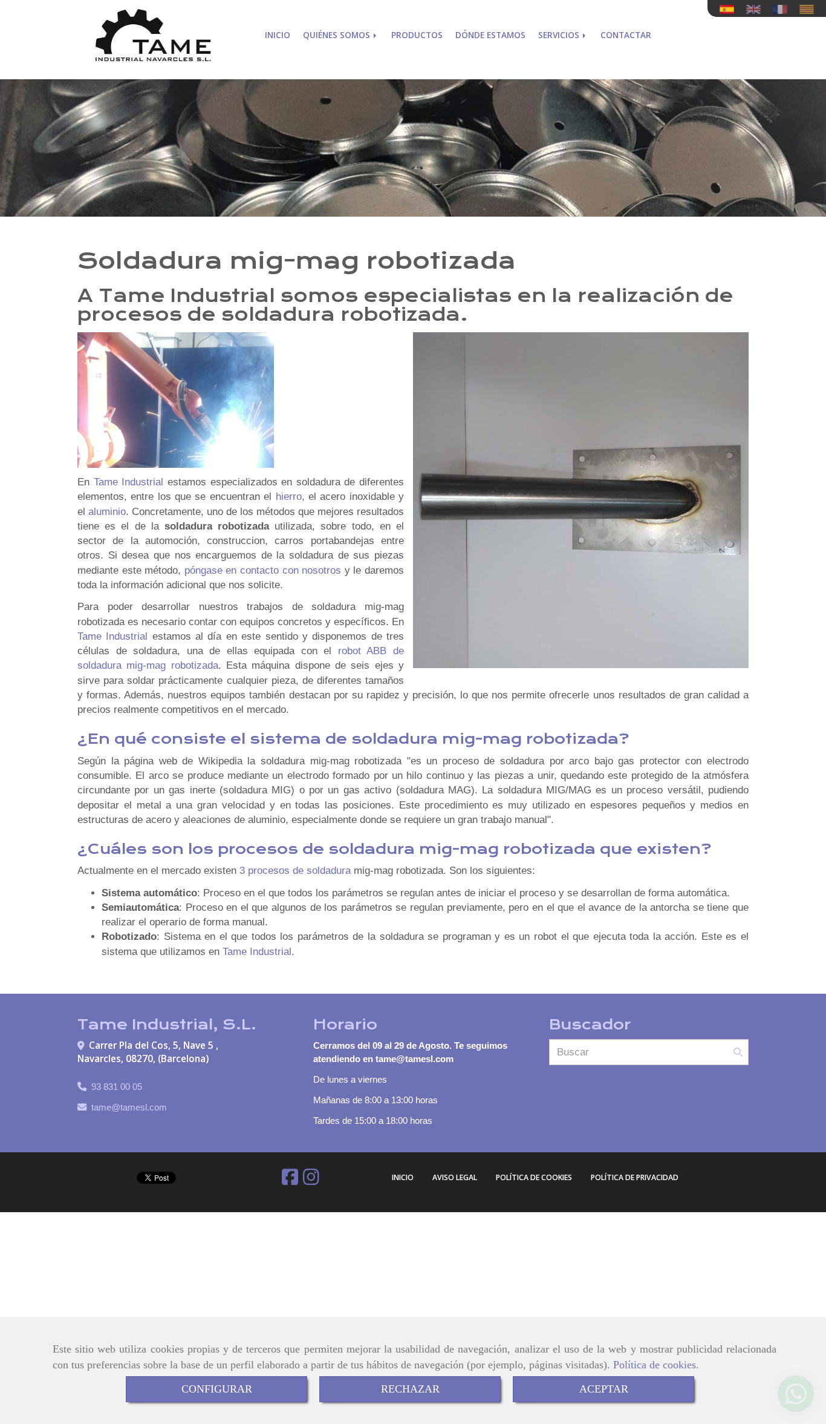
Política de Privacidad (634, 1177)
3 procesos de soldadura (295, 870)
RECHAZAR (410, 1389)
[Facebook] (290, 1180)
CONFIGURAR (216, 1389)
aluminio (107, 511)
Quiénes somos (337, 35)
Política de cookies (654, 1365)
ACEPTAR (603, 1389)
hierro (289, 496)
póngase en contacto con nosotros (262, 570)
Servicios (560, 35)
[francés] (783, 9)
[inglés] (756, 9)
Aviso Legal (454, 1177)
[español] (730, 9)
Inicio (277, 35)
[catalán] (809, 9)
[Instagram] (311, 1180)
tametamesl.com (129, 1107)
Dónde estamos (490, 35)
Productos (417, 35)
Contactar (625, 35)
